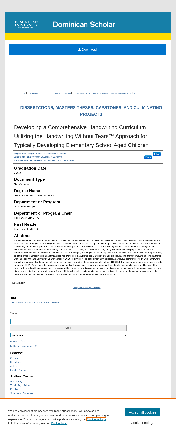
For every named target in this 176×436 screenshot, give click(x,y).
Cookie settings (96, 419)
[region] (88, 417)
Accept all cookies (142, 412)
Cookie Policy (59, 423)
